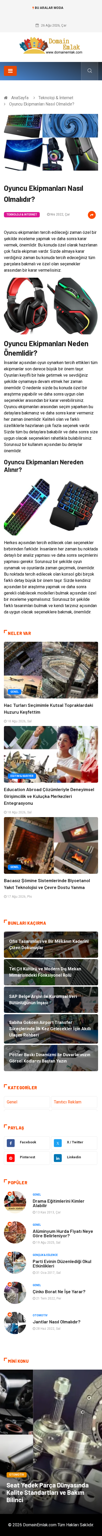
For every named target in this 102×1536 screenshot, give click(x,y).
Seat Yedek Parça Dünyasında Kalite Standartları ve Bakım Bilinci (48, 1492)
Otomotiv (40, 1315)
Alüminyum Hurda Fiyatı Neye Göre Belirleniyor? (63, 1233)
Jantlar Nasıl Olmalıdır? (57, 1321)
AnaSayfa (20, 97)
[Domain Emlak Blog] (51, 45)
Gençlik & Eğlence (45, 1255)
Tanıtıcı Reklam (67, 1102)
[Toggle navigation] (10, 71)
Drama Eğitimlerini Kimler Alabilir (58, 1203)
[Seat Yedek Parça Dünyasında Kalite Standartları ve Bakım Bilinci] (51, 1442)
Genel (14, 691)
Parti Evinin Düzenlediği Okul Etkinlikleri (62, 1263)
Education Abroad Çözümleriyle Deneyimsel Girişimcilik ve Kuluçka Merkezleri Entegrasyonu (49, 796)
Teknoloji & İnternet (55, 97)
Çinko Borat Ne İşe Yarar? (59, 1291)
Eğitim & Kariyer (21, 776)
